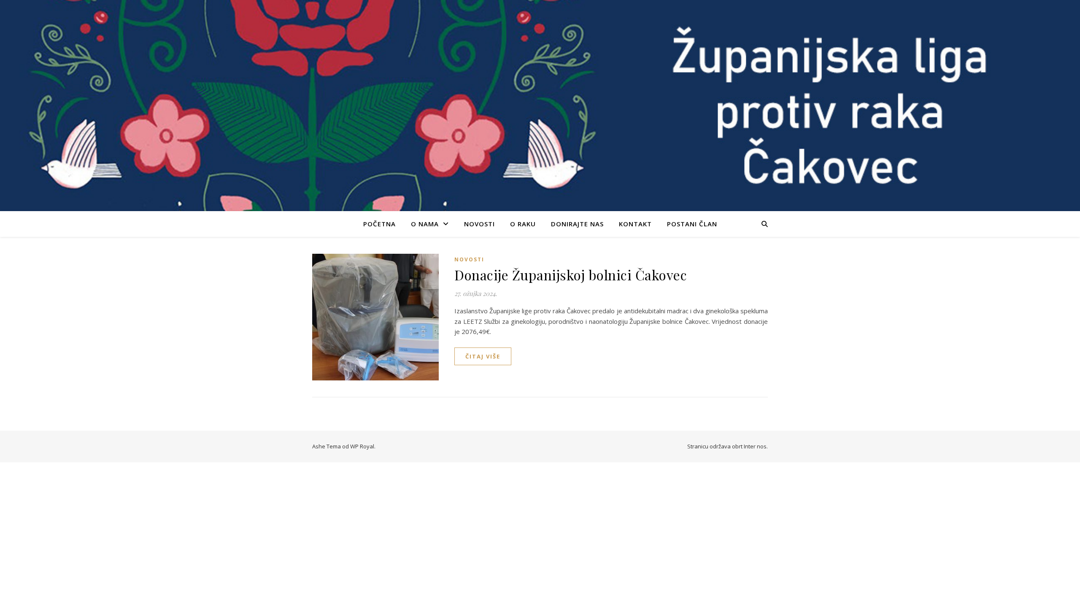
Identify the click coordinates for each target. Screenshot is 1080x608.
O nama (425, 224)
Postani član (692, 224)
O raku (523, 224)
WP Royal (362, 446)
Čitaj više (482, 356)
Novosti (479, 224)
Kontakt (635, 224)
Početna (379, 224)
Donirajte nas (577, 224)
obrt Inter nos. (750, 446)
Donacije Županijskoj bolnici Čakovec (570, 275)
